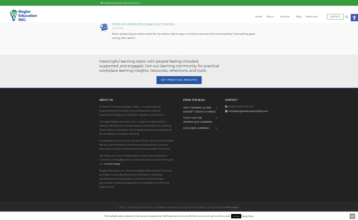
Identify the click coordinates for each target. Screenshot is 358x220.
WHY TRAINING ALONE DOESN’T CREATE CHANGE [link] (199, 109)
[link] (354, 17)
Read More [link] (248, 216)
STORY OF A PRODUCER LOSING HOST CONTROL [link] (143, 24)
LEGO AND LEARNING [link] (196, 128)
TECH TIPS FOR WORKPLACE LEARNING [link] (197, 119)
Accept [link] (236, 216)
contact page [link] (112, 163)
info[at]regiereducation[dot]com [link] (122, 3)
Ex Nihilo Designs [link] (230, 207)
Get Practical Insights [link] (179, 79)
